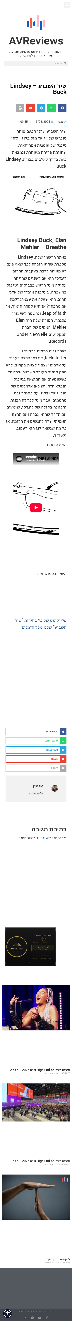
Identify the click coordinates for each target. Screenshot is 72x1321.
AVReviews (36, 40)
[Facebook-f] (46, 1317)
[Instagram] (25, 1317)
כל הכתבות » (36, 793)
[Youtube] (39, 1317)
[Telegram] (32, 1317)
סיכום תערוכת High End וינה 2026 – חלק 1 (40, 1161)
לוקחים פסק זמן (59, 1259)
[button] (67, 5)
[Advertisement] (36, 687)
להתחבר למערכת (51, 838)
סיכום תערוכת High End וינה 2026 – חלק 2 (40, 1070)
